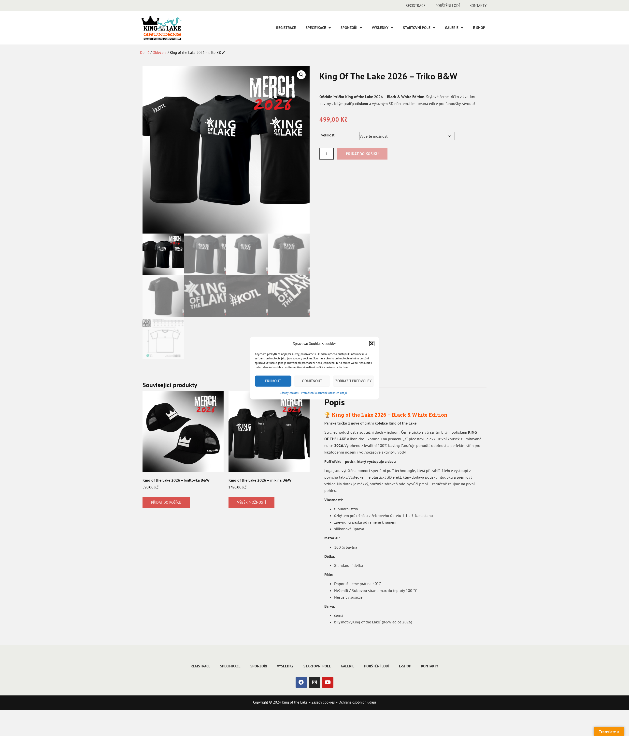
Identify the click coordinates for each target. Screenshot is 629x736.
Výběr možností (251, 502)
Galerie (451, 27)
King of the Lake (295, 702)
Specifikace (316, 27)
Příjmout (273, 381)
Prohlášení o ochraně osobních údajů (324, 392)
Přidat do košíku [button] (166, 502)
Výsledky (380, 27)
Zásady (317, 702)
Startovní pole (416, 27)
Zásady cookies (289, 392)
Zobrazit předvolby (353, 381)
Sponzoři (349, 27)
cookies (328, 702)
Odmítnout (312, 381)
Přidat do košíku (362, 153)
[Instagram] (314, 682)
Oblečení (160, 52)
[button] (371, 343)
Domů (144, 52)
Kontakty (478, 5)
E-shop (479, 27)
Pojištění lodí (447, 5)
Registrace (416, 5)
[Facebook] (301, 682)
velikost (327, 134)
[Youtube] (327, 682)
